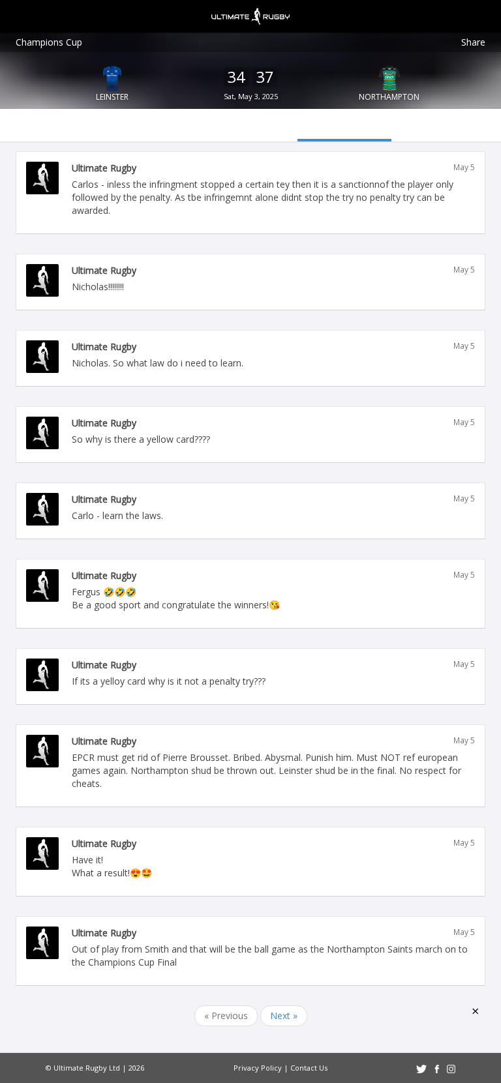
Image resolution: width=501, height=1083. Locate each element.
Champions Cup (49, 42)
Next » (283, 1015)
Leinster (112, 96)
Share (473, 42)
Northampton (389, 96)
